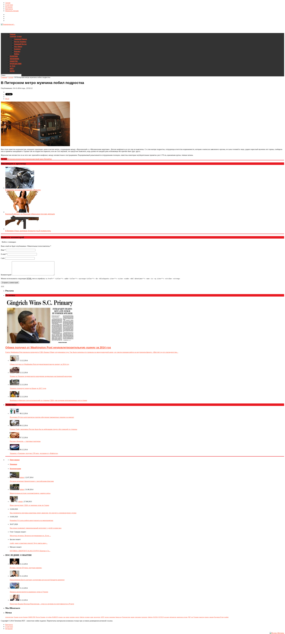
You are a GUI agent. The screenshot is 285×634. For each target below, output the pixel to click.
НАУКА (12, 71)
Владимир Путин (219, 617)
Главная (12, 34)
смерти (77, 617)
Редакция (8, 7)
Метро (9, 159)
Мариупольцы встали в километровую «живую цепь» (30, 493)
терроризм (144, 617)
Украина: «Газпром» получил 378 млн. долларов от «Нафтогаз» (34, 453)
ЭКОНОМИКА (14, 59)
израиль (206, 617)
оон (192, 617)
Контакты (9, 9)
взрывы (60, 617)
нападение (16, 159)
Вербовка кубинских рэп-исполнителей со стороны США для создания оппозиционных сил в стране (48, 400)
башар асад (119, 617)
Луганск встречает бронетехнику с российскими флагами (32, 481)
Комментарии (15, 469)
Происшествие (126, 617)
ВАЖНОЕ (55, 617)
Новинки (13, 464)
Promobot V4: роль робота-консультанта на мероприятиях (31, 520)
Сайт (3, 258)
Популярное (15, 460)
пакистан (201, 617)
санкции (211, 617)
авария (132, 617)
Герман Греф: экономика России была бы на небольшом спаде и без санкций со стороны (43, 429)
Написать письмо (12, 11)
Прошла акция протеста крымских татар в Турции (29, 592)
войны (50, 617)
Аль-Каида (18, 46)
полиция (87, 617)
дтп (47, 617)
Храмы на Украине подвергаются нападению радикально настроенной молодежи (41, 376)
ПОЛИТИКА (14, 56)
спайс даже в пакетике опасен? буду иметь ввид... (29, 543)
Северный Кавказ (20, 39)
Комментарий (6, 275)
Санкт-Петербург (45, 159)
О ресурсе (9, 5)
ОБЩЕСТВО (14, 61)
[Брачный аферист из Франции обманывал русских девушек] (22, 212)
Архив (7, 3)
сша (64, 617)
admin (22, 477)
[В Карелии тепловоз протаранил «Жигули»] (19, 188)
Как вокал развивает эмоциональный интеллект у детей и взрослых (35, 528)
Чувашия (196, 617)
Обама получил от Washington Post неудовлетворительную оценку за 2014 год (39, 364)
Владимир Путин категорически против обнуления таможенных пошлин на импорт (42, 417)
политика (72, 617)
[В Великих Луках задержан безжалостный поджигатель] (22, 229)
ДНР (189, 617)
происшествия (33, 159)
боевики (25, 617)
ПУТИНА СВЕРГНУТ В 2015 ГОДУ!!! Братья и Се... (30, 551)
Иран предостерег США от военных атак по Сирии (29, 505)
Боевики (17, 49)
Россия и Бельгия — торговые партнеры (25, 441)
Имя (3, 250)
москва (107, 617)
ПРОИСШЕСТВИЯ (15, 63)
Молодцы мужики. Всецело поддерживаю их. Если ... (30, 536)
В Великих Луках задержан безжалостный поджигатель (28, 231)
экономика (112, 617)
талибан (226, 617)
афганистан (173, 617)
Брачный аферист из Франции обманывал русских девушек (30, 214)
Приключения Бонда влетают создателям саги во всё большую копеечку (37, 580)
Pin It (7, 99)
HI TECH (12, 66)
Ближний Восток (20, 44)
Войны (16, 54)
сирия (91, 617)
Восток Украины (20, 41)
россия (21, 617)
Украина (16, 617)
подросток (24, 159)
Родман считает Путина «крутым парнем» (26, 568)
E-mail (4, 254)
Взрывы (17, 51)
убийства (81, 617)
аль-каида (166, 617)
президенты (97, 617)
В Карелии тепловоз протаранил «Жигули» (23, 190)
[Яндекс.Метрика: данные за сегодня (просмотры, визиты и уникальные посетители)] (277, 633)
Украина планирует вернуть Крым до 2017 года (28, 388)
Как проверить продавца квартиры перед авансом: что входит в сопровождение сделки (43, 513)
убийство (150, 617)
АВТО (12, 68)
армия (67, 617)
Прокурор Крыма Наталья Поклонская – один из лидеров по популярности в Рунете (42, 604)
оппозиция (138, 617)
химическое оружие (182, 617)
